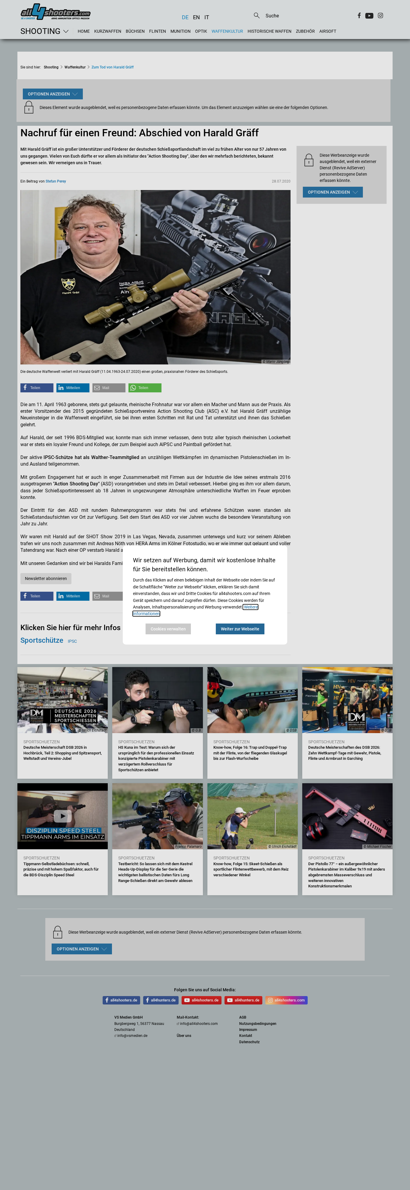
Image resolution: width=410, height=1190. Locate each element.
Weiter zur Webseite (240, 629)
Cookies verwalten (168, 629)
